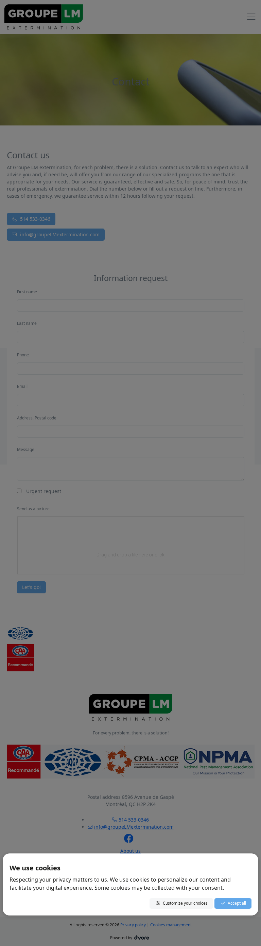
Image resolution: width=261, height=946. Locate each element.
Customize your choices (185, 903)
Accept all (237, 903)
